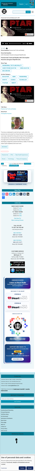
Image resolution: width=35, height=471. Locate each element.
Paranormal (23, 76)
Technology (23, 79)
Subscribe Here (18, 359)
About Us (3, 424)
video (20, 213)
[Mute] (27, 43)
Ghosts (4, 79)
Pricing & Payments (5, 412)
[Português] (33, 2)
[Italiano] (32, 2)
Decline (22, 468)
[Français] (33, 0)
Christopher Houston (9, 68)
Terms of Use (4, 430)
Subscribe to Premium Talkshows (8, 4)
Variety (13, 83)
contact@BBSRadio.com (13, 385)
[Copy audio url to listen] (4, 48)
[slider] (15, 43)
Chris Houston (24, 68)
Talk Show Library (5, 414)
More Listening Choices (17, 220)
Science (13, 79)
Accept (30, 468)
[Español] (33, 4)
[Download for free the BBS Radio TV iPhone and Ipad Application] (17, 270)
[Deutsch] (30, 2)
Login (10, 163)
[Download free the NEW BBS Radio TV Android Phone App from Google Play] (17, 263)
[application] (17, 43)
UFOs (11, 155)
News (14, 76)
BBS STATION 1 (17, 233)
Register (21, 4)
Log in (26, 4)
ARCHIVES (4, 146)
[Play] (3, 43)
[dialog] (17, 463)
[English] (30, 0)
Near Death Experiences (22, 155)
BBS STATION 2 (17, 240)
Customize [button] (4, 468)
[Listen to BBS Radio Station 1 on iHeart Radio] (18, 298)
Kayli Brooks (6, 70)
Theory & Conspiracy (21, 159)
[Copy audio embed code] (2, 48)
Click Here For (17, 218)
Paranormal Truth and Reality (12, 65)
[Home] (4, 12)
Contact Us (3, 426)
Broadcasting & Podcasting (7, 410)
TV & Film (5, 83)
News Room (3, 420)
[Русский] (32, 4)
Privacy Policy (4, 428)
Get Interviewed (4, 416)
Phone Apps (3, 422)
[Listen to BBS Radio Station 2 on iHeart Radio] (18, 307)
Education (5, 76)
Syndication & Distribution (6, 418)
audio (20, 208)
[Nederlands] (32, 0)
